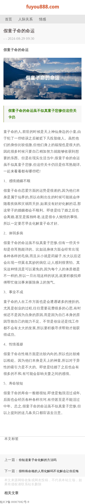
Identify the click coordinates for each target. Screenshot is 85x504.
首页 (8, 19)
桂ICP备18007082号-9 (14, 502)
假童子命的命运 (19, 30)
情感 (42, 19)
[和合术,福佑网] (42, 11)
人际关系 (25, 19)
